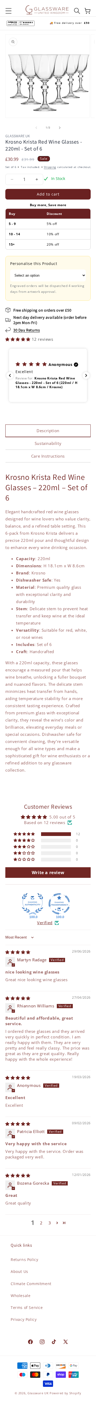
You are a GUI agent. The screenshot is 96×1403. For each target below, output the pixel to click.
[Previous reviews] (9, 375)
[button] (8, 10)
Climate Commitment (31, 1283)
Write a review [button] (48, 872)
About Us (19, 1271)
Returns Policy (24, 1259)
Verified (45, 922)
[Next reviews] (86, 375)
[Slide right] (60, 128)
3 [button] (50, 1222)
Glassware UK (38, 1393)
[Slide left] (36, 128)
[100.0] (32, 903)
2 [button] (41, 1222)
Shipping (50, 167)
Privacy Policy (24, 1319)
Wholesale (20, 1295)
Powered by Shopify (65, 1393)
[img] (17, 952)
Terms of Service (27, 1307)
